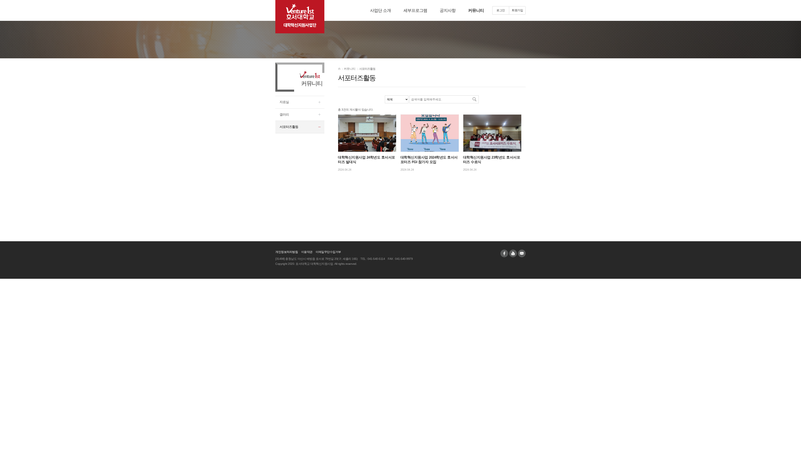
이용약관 (306, 252)
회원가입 (517, 10)
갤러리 (284, 114)
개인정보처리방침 (286, 252)
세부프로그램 (415, 10)
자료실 (284, 102)
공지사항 (448, 10)
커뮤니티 (476, 10)
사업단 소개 (380, 10)
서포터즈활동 (367, 68)
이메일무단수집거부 (328, 252)
